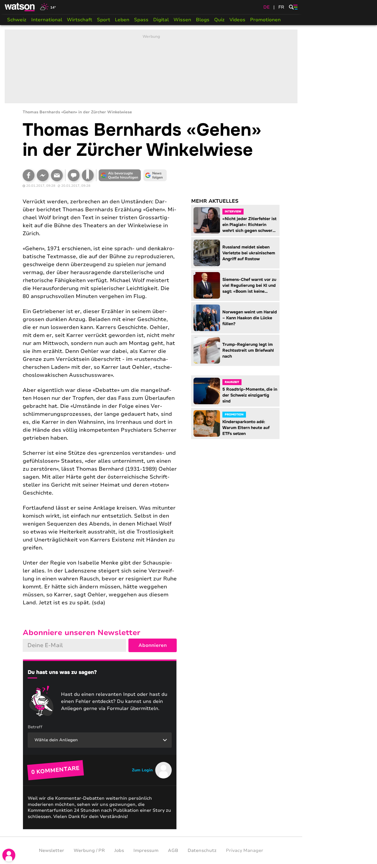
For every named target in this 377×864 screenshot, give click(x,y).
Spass (141, 20)
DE (266, 7)
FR (281, 7)
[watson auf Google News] (155, 175)
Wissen (182, 20)
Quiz (219, 20)
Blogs (202, 20)
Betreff (35, 727)
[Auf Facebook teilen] (28, 175)
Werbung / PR (89, 850)
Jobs (119, 850)
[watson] (20, 7)
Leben (122, 20)
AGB (173, 850)
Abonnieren (152, 645)
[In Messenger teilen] (43, 175)
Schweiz (17, 20)
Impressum (145, 850)
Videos (237, 20)
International (46, 20)
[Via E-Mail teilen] (57, 175)
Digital (161, 20)
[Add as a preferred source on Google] (120, 175)
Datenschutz (202, 850)
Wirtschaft (79, 20)
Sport (103, 20)
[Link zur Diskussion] (74, 175)
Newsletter (51, 850)
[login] (8, 855)
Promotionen (265, 20)
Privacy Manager (244, 850)
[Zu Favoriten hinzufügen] (88, 175)
